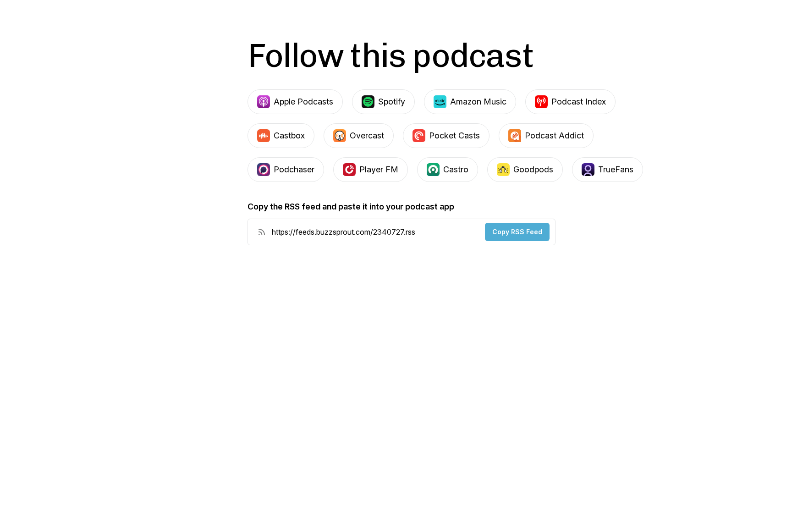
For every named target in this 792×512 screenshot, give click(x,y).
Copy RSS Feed (517, 232)
